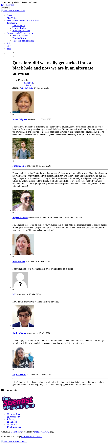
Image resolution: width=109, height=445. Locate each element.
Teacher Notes (18, 25)
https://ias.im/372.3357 (31, 436)
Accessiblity (14, 417)
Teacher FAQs (19, 28)
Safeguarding (14, 427)
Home (9, 15)
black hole (28, 83)
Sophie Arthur (19, 374)
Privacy (12, 419)
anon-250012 (27, 88)
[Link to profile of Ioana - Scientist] (23, 112)
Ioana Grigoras (19, 119)
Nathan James (19, 166)
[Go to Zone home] (13, 10)
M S (14, 294)
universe (27, 85)
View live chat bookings (23, 41)
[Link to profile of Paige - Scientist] (23, 210)
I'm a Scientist (7, 5)
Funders (13, 422)
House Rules (15, 414)
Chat (9, 46)
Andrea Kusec (19, 333)
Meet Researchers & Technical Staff (23, 20)
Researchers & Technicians (19, 33)
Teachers (11, 23)
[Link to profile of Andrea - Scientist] (23, 326)
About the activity (20, 35)
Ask (9, 43)
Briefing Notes (19, 38)
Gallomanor (16, 432)
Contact (13, 424)
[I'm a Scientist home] (19, 409)
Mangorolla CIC (41, 432)
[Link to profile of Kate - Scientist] (23, 254)
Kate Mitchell (18, 261)
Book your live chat (21, 30)
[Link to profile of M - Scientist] (20, 287)
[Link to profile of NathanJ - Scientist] (23, 158)
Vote (9, 48)
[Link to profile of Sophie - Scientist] (23, 367)
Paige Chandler (20, 217)
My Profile (11, 18)
